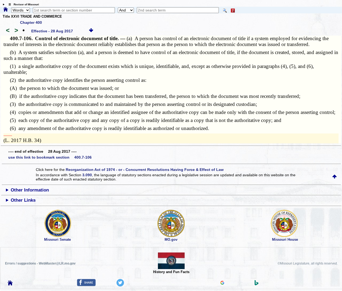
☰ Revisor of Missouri (22, 4)
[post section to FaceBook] (86, 285)
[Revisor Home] (10, 284)
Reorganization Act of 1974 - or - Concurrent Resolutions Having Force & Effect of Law (145, 169)
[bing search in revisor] (256, 284)
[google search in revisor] (222, 283)
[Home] (5, 9)
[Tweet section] (120, 285)
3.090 (87, 175)
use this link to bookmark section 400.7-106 (50, 157)
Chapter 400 (31, 22)
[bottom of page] (91, 31)
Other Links (23, 200)
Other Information (30, 190)
